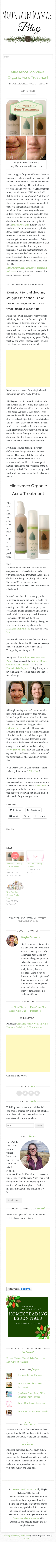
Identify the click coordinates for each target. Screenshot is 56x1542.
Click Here (34, 771)
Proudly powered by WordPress (17, 1535)
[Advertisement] (28, 368)
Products (22, 921)
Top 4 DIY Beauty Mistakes (31, 1402)
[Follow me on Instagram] (37, 1093)
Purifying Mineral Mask (22, 664)
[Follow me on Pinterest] (31, 1093)
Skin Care (33, 921)
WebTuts (27, 1538)
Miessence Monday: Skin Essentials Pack (14, 866)
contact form (40, 785)
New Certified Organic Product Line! (13, 895)
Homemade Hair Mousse (30, 1374)
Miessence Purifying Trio (18, 628)
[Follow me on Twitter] (25, 1093)
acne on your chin (20, 224)
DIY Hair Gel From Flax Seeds (33, 1411)
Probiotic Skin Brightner (17, 668)
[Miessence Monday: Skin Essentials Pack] (14, 856)
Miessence (40, 918)
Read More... (14, 1200)
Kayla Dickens (18, 84)
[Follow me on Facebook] (19, 1093)
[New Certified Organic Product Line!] (14, 885)
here (8, 632)
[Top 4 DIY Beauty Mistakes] (35, 856)
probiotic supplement (16, 749)
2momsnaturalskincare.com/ (24, 1489)
